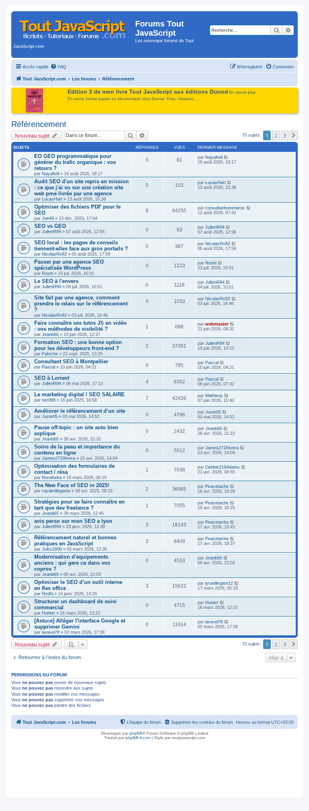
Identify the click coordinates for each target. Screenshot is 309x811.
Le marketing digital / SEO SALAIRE (79, 394)
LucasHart (52, 199)
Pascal (48, 367)
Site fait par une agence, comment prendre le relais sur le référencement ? (81, 304)
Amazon (186, 98)
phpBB (136, 733)
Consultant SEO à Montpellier (71, 361)
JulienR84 (51, 231)
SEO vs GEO (50, 226)
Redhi (47, 593)
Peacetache (217, 486)
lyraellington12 (219, 583)
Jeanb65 (50, 334)
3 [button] (284, 135)
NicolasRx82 (54, 254)
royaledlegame (56, 490)
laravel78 (51, 632)
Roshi (47, 273)
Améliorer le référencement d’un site (79, 411)
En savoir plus (242, 92)
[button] (294, 135)
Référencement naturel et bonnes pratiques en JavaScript (75, 541)
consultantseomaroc (225, 207)
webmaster (217, 324)
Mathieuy (214, 395)
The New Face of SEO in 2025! (71, 485)
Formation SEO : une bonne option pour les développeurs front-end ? (78, 345)
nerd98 (49, 399)
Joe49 (48, 218)
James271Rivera (58, 458)
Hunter (48, 612)
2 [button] (275, 135)
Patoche (50, 353)
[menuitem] (58, 67)
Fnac (171, 98)
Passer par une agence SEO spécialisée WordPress (69, 265)
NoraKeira (52, 477)
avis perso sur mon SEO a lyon (73, 521)
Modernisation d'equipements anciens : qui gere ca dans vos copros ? (72, 563)
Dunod (158, 98)
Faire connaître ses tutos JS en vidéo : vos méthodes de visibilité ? (80, 326)
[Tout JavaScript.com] (74, 26)
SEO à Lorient (51, 378)
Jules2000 (52, 549)
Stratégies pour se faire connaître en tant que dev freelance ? (79, 505)
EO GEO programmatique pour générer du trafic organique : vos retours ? (75, 162)
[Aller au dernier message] (226, 157)
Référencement (38, 124)
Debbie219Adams (222, 467)
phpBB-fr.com (138, 737)
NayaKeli (50, 173)
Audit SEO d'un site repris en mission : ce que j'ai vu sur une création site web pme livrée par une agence (81, 187)
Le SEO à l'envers (56, 281)
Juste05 (50, 416)
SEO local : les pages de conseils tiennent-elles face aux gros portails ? (81, 246)
